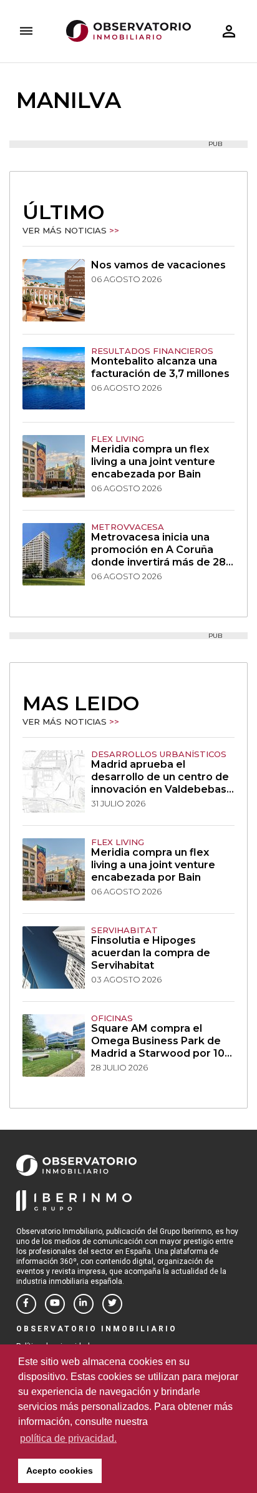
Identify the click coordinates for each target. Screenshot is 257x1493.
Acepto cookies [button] (59, 1471)
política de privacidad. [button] (68, 1438)
